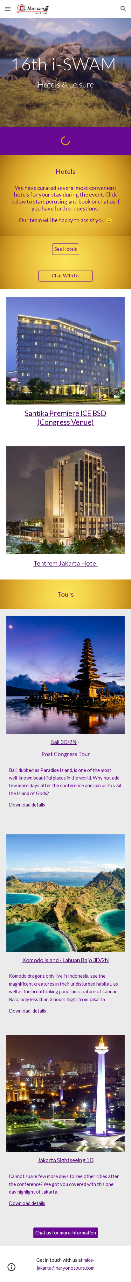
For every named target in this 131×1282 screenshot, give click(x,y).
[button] (7, 8)
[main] (65, 72)
